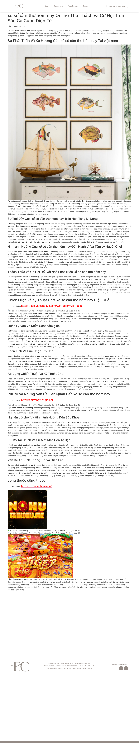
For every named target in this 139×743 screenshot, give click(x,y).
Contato (85, 6)
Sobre (47, 6)
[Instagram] (126, 668)
